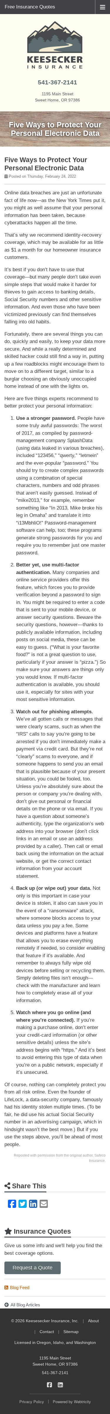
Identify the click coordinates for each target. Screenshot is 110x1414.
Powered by (72, 1401)
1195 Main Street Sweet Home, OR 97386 (55, 1361)
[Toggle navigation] (102, 6)
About (93, 1320)
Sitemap (71, 1331)
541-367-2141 (57, 82)
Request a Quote (33, 1268)
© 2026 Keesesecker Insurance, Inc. (45, 1320)
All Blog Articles (25, 1304)
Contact (47, 1331)
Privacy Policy (31, 1401)
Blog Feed (19, 1287)
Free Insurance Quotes (30, 7)
